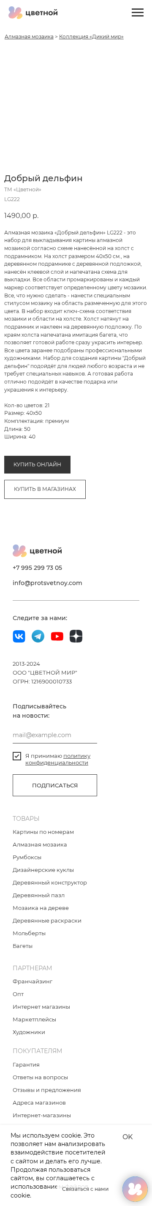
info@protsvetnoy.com (47, 583)
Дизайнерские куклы (43, 869)
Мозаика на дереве (41, 907)
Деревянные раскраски (47, 920)
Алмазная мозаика (29, 36)
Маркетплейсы (34, 1019)
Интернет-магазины (42, 1115)
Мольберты (29, 933)
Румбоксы (27, 857)
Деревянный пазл (39, 895)
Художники (29, 1032)
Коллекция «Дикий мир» (91, 36)
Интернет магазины (41, 1006)
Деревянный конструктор (50, 882)
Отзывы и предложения (47, 1089)
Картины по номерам (43, 831)
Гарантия (26, 1064)
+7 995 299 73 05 (37, 568)
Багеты (23, 945)
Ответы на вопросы (40, 1077)
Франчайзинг (32, 981)
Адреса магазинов (39, 1102)
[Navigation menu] (138, 12)
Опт (18, 994)
